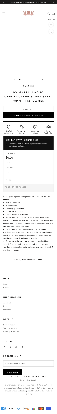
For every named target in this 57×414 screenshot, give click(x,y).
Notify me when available (28, 115)
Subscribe (12, 372)
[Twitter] (10, 347)
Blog (5, 306)
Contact (6, 287)
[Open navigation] (3, 13)
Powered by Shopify (28, 380)
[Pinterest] (22, 347)
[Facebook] (4, 347)
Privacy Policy (9, 325)
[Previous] (14, 79)
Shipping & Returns (11, 331)
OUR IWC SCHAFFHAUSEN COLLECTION (28, 2)
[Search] (48, 13)
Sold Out (28, 109)
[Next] (42, 79)
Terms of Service (10, 328)
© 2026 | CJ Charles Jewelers (28, 377)
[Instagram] (16, 347)
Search (6, 284)
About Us (7, 303)
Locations (7, 309)
